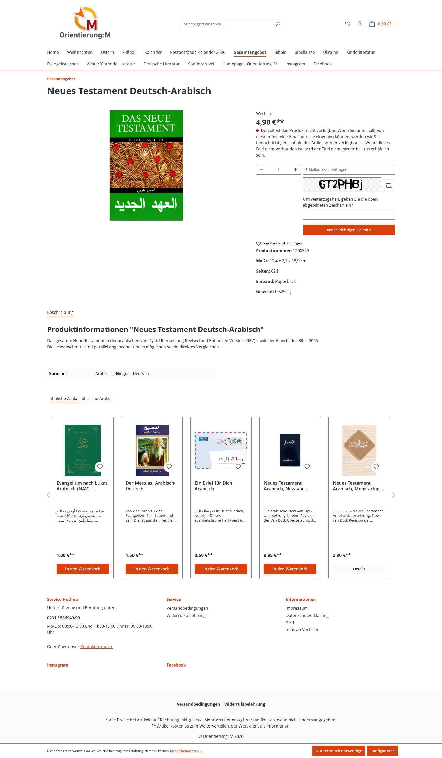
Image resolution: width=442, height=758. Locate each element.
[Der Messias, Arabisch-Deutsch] (152, 450)
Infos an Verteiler (302, 629)
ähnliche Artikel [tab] (64, 398)
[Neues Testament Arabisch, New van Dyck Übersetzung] (290, 450)
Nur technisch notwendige (339, 750)
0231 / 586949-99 (63, 618)
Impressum (297, 608)
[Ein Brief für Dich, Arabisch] (221, 450)
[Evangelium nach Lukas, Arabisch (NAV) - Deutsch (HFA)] (83, 450)
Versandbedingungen (187, 608)
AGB (290, 622)
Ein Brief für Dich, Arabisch (214, 485)
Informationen (301, 599)
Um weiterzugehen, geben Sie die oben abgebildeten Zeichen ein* (340, 202)
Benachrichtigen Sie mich (349, 229)
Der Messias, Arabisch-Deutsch (151, 485)
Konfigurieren (383, 750)
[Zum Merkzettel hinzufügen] (100, 467)
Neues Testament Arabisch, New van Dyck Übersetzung (284, 485)
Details (359, 568)
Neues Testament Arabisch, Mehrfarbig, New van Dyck (357, 485)
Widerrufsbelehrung (186, 615)
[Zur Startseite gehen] (85, 23)
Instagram (57, 665)
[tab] (60, 312)
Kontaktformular (96, 646)
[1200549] (146, 165)
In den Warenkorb (83, 569)
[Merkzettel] (347, 24)
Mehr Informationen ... (186, 751)
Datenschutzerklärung (307, 615)
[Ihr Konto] (360, 24)
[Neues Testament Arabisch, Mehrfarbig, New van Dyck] (359, 450)
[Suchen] (278, 24)
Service (174, 599)
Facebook (176, 665)
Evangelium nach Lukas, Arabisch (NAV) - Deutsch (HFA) (83, 485)
